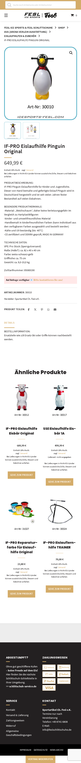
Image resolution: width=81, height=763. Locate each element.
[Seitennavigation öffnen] (11, 15)
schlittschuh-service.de (22, 686)
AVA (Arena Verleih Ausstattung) (25, 32)
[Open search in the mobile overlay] (40, 5)
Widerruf (11, 725)
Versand (29, 170)
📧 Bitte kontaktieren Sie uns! (46, 280)
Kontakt (10, 710)
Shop (61, 27)
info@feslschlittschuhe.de (56, 729)
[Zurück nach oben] (40, 633)
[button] (71, 52)
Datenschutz (40, 749)
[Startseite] (41, 15)
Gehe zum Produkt (21, 475)
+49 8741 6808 (60, 721)
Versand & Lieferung (17, 715)
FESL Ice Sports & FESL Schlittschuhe (28, 27)
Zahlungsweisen (15, 720)
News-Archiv (56, 749)
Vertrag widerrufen (40, 759)
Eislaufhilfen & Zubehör (20, 36)
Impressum (25, 749)
